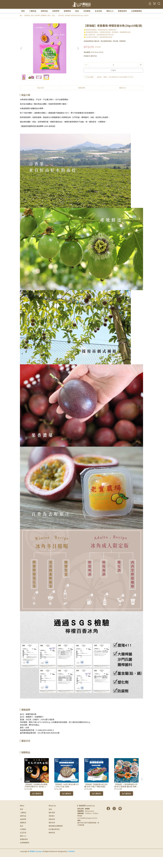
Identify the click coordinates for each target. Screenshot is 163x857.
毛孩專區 (86, 11)
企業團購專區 (136, 11)
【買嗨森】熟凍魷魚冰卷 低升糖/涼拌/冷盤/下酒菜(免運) (96, 785)
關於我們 (52, 812)
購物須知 (52, 832)
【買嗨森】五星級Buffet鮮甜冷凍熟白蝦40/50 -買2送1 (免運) (35, 785)
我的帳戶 (52, 816)
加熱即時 (55, 11)
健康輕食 (67, 11)
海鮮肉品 (44, 11)
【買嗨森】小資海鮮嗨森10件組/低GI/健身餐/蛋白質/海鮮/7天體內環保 (126, 785)
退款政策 (52, 819)
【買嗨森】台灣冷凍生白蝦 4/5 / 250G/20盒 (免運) (66, 785)
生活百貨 (98, 11)
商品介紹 (40, 88)
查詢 (50, 809)
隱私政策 (52, 822)
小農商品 (32, 11)
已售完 (113, 70)
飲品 (77, 11)
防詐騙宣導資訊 (54, 829)
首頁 (23, 11)
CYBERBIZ (71, 851)
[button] (78, 48)
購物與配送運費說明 (56, 826)
